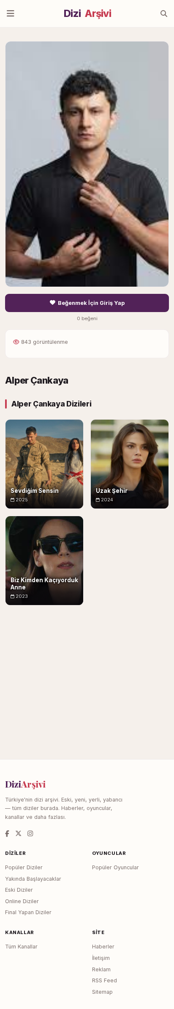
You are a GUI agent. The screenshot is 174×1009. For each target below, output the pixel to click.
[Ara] (164, 13)
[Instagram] (30, 833)
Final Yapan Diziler (28, 912)
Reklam (101, 969)
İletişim (101, 958)
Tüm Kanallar (21, 946)
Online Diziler (22, 901)
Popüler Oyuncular (115, 867)
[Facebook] (7, 833)
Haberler (103, 946)
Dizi (87, 13)
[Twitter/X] (18, 833)
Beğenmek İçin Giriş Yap (91, 303)
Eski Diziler (19, 890)
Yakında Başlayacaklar (33, 879)
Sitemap (102, 992)
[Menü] (10, 13)
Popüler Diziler (24, 867)
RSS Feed (104, 980)
